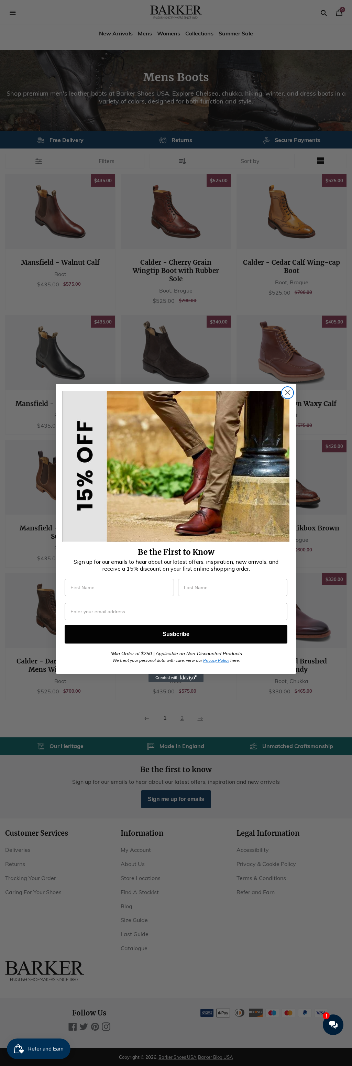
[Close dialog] (288, 393)
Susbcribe (176, 634)
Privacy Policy (216, 660)
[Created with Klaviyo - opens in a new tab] (176, 678)
